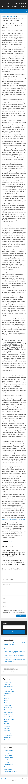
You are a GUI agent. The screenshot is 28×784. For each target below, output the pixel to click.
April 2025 (7, 703)
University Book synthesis (11, 771)
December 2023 (8, 740)
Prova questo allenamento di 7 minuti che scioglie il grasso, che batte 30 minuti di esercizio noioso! (13, 562)
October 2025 (8, 689)
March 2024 (7, 733)
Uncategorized (8, 769)
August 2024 (7, 721)
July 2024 (6, 723)
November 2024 (8, 714)
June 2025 (7, 698)
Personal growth (8, 764)
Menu (2, 11)
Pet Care (6, 767)
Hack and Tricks (17, 30)
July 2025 (6, 696)
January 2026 (7, 682)
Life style (6, 762)
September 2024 (9, 719)
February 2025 (8, 707)
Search (5, 623)
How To (6, 760)
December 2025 (8, 684)
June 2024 (7, 726)
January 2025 (7, 710)
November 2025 (8, 686)
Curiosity (6, 753)
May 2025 (7, 700)
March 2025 (7, 705)
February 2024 (8, 735)
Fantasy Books (8, 755)
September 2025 (9, 691)
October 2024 (8, 717)
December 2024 (8, 712)
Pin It (10, 541)
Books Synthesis (8, 750)
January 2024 (7, 737)
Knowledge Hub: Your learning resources (11, 778)
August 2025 (7, 693)
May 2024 (7, 728)
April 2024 (7, 730)
